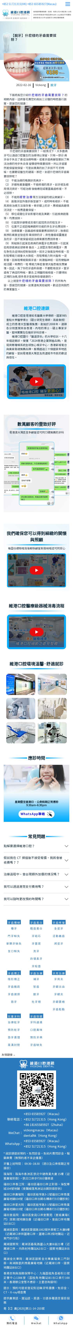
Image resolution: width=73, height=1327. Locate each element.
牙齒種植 (14, 922)
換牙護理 (14, 1037)
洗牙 (36, 951)
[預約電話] (12, 1318)
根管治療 (26, 197)
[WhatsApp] (61, 1318)
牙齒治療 (36, 973)
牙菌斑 (36, 943)
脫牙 (53, 85)
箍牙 (14, 1002)
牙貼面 (36, 966)
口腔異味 (36, 1030)
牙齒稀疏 (14, 986)
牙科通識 (36, 1022)
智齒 (36, 986)
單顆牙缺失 (14, 943)
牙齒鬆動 (59, 1009)
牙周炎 (58, 979)
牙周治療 (59, 973)
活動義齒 (59, 936)
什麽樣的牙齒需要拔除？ (46, 95)
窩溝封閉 (14, 1045)
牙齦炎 (58, 994)
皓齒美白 (36, 928)
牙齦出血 (59, 986)
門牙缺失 (14, 936)
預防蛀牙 (14, 1030)
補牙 (36, 979)
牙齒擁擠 (14, 994)
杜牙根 (36, 1002)
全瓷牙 (58, 928)
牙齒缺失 (36, 1045)
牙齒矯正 (14, 973)
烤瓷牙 (58, 943)
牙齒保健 (36, 1016)
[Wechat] (36, 1318)
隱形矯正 (14, 979)
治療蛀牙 (14, 1022)
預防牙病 (36, 1037)
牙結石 (36, 936)
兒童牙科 (14, 1016)
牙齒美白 (36, 922)
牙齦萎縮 (59, 1002)
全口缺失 (14, 951)
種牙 (14, 928)
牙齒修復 (59, 922)
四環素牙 (36, 958)
